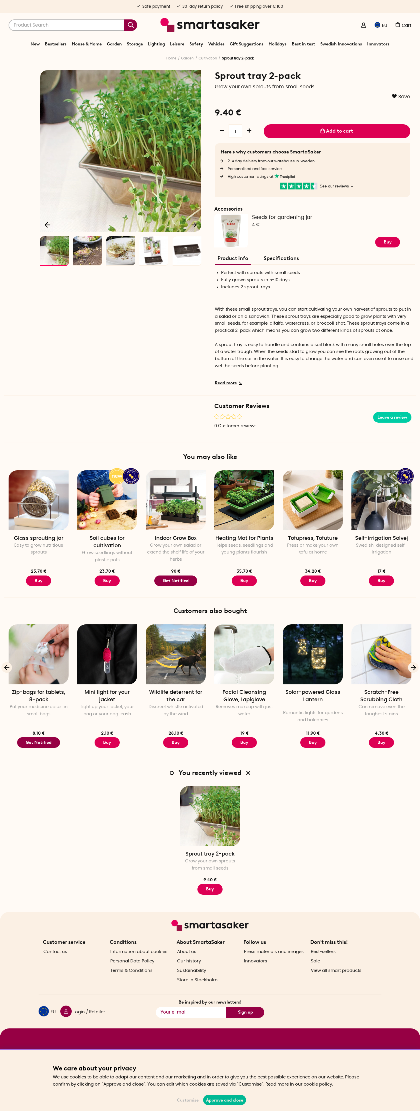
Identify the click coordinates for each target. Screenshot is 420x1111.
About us (186, 952)
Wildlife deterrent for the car (175, 696)
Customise (188, 1100)
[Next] (194, 224)
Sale (315, 961)
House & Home (87, 44)
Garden (114, 44)
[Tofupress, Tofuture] (313, 500)
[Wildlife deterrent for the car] (176, 654)
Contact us (55, 952)
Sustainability (191, 970)
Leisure (177, 44)
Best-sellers (323, 952)
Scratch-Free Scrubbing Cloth (381, 696)
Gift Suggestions (246, 44)
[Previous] (47, 224)
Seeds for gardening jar (282, 217)
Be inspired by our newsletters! (210, 1002)
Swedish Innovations (341, 44)
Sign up (245, 1012)
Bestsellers (56, 44)
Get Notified (176, 580)
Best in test (303, 44)
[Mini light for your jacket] (107, 654)
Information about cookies (138, 952)
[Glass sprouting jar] (39, 500)
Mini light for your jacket (107, 696)
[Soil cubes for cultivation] (107, 500)
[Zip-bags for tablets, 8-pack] (39, 654)
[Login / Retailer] (363, 26)
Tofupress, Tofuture (313, 538)
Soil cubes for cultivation (107, 542)
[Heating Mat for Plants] (244, 500)
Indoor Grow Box (176, 538)
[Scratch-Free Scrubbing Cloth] (381, 654)
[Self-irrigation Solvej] (381, 500)
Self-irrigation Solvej (381, 538)
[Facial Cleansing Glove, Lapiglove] (244, 654)
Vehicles (216, 44)
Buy (388, 242)
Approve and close (224, 1100)
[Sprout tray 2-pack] (210, 816)
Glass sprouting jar (38, 538)
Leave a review (392, 417)
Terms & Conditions (131, 970)
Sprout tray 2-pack (210, 854)
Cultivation (208, 58)
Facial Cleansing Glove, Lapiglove (244, 696)
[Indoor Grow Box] (176, 500)
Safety (196, 44)
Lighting (156, 44)
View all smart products (336, 970)
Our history (189, 961)
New (35, 44)
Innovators (378, 44)
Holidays (278, 44)
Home (171, 58)
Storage (135, 44)
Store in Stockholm (197, 980)
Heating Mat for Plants (244, 538)
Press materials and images (274, 952)
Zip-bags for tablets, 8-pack (38, 696)
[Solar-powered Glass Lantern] (313, 654)
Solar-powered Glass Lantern (312, 696)
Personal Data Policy (132, 961)
